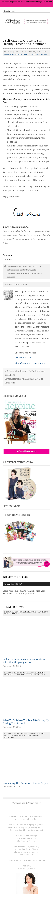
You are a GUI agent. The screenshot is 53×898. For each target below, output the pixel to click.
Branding (9, 612)
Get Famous (20, 612)
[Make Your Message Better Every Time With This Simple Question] (22, 656)
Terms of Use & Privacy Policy (26, 803)
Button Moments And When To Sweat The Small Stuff (25, 381)
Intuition (18, 54)
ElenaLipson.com (23, 357)
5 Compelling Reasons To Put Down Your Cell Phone (25, 373)
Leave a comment (39, 54)
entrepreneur (13, 270)
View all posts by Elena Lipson (30, 363)
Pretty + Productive (35, 675)
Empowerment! (36, 734)
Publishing (10, 614)
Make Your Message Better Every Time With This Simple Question (24, 661)
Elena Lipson (12, 52)
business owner (14, 266)
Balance (8, 673)
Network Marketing (37, 612)
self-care (20, 273)
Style (25, 54)
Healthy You (9, 54)
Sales (19, 614)
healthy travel (25, 270)
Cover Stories (20, 734)
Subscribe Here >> (26, 451)
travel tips (29, 273)
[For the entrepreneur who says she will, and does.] (26, 23)
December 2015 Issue (31, 266)
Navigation (44, 22)
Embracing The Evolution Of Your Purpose (26, 783)
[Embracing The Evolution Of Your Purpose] (22, 780)
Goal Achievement (35, 673)
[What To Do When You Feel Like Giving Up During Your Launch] (22, 717)
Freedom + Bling (12, 735)
